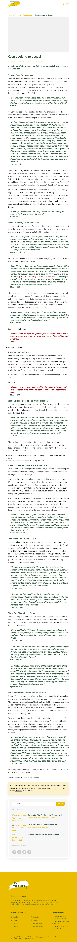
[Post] (19, 852)
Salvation (23, 61)
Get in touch (16, 896)
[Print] (29, 852)
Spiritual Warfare (35, 61)
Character (32, 817)
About (24, 896)
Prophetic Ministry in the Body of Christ (43, 835)
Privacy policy (40, 937)
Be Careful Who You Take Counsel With (43, 825)
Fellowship (42, 837)
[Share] (14, 852)
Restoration (12, 61)
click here (18, 791)
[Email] (24, 852)
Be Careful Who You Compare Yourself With (45, 815)
